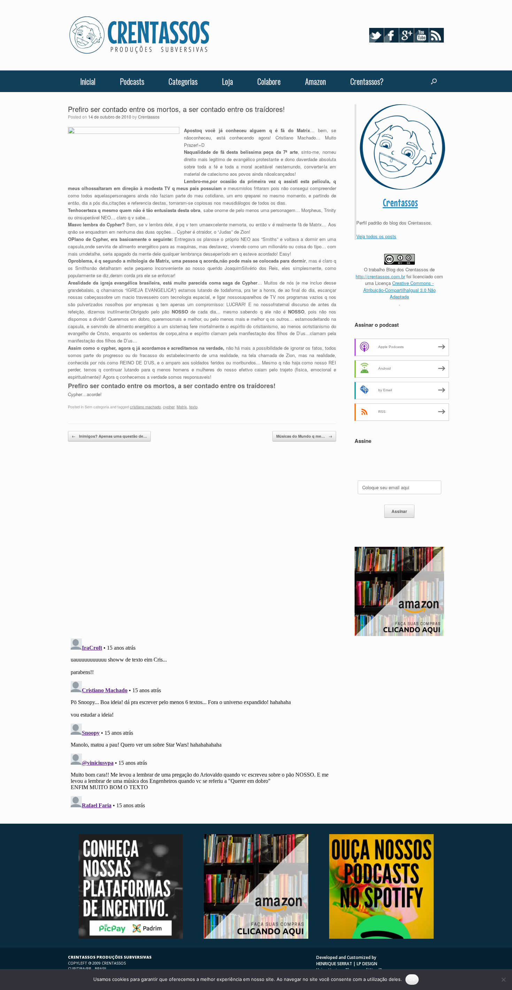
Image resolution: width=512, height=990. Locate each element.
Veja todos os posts (376, 236)
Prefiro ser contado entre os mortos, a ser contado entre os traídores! (176, 109)
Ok (412, 979)
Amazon (315, 81)
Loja (227, 81)
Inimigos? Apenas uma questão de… (109, 436)
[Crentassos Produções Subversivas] (139, 35)
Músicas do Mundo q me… (304, 436)
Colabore (269, 81)
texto (193, 406)
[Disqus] (202, 542)
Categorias (183, 81)
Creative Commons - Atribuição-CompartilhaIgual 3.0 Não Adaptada (399, 290)
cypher (168, 406)
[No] (503, 979)
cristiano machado (145, 406)
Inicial (87, 81)
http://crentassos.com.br (380, 276)
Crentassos (149, 117)
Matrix (182, 406)
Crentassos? (366, 81)
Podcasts (132, 81)
